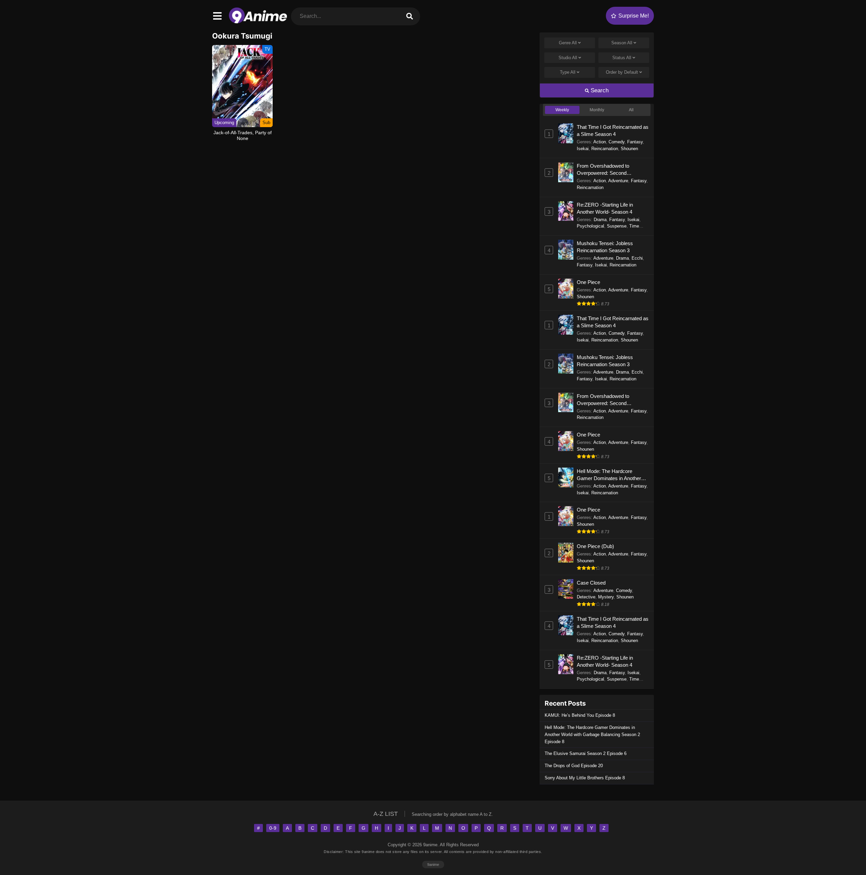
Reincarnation (604, 148)
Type (567, 72)
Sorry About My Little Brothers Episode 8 (585, 777)
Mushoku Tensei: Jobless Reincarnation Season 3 (605, 246)
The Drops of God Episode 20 (574, 765)
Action (599, 141)
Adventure (618, 180)
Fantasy (635, 141)
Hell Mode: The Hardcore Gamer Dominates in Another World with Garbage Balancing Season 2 (610, 475)
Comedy (616, 141)
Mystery (606, 596)
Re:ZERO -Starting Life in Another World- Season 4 (605, 208)
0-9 (272, 828)
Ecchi (637, 258)
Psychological (590, 226)
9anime (433, 864)
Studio (568, 57)
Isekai (583, 148)
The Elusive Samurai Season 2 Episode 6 (585, 753)
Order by (622, 72)
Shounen (629, 148)
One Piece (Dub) (595, 546)
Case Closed (591, 583)
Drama (600, 219)
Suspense (616, 226)
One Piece (588, 282)
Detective (586, 596)
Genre (568, 42)
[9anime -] (258, 22)
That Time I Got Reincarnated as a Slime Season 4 (612, 130)
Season (621, 42)
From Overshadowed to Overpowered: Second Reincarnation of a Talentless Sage (608, 169)
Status (621, 57)
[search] (409, 16)
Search (599, 90)
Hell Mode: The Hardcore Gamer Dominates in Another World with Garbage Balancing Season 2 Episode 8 (592, 734)
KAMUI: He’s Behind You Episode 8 (580, 715)
